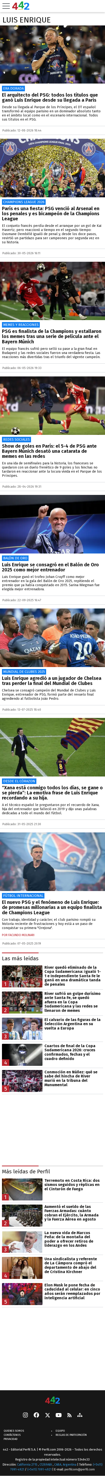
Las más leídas (20, 958)
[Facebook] (36, 1415)
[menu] (6, 6)
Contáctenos (12, 1435)
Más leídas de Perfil (26, 1171)
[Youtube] (59, 1415)
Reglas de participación (71, 1435)
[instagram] (25, 1415)
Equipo (60, 1430)
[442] (52, 1401)
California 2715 (27, 1464)
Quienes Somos (14, 1430)
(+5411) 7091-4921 (39, 1469)
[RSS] (69, 1415)
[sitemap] (79, 1415)
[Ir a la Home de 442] (20, 8)
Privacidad (11, 1439)
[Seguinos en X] (47, 1415)
